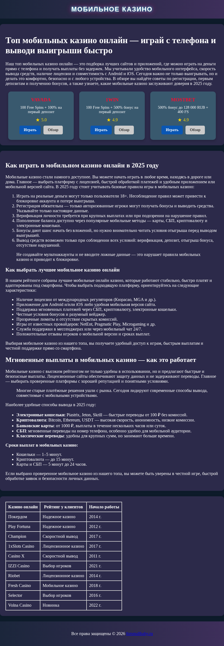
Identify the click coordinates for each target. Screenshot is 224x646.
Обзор (53, 130)
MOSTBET (183, 99)
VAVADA (41, 99)
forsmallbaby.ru (139, 633)
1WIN (112, 99)
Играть (30, 130)
